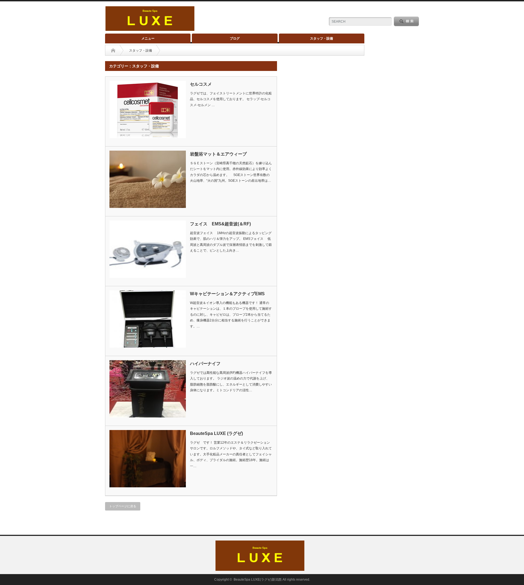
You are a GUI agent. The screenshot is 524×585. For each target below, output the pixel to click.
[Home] (113, 50)
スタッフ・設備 (321, 38)
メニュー (147, 38)
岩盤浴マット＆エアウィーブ (218, 154)
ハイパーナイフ (205, 363)
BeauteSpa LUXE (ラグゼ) (216, 433)
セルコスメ (201, 84)
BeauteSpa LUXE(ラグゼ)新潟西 (258, 579)
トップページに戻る (122, 506)
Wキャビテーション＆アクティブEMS (227, 293)
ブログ (235, 38)
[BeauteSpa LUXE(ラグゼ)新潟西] (150, 28)
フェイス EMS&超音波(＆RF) (220, 224)
